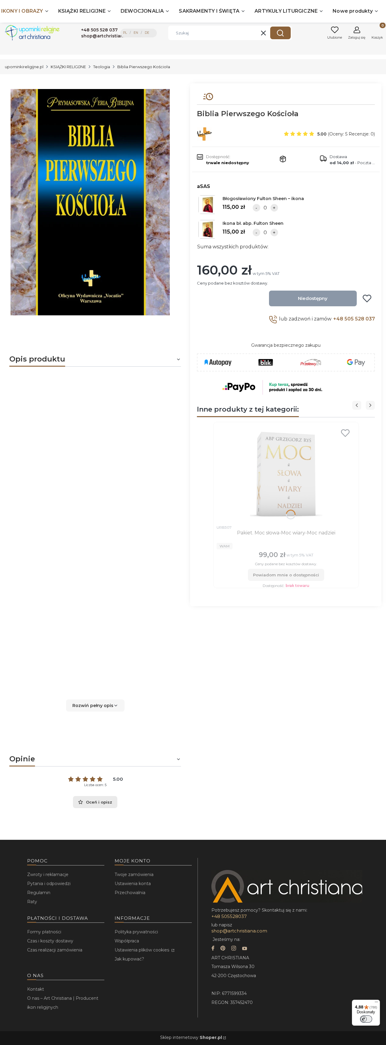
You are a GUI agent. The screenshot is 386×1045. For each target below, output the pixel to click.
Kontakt (35, 989)
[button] (280, 33)
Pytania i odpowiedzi (49, 883)
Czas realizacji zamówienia (54, 950)
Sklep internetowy (191, 1037)
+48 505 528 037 (354, 319)
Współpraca (127, 941)
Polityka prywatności (136, 932)
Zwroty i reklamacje (47, 874)
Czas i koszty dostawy (50, 941)
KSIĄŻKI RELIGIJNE (68, 66)
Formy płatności (44, 932)
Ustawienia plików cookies (142, 950)
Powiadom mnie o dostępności (286, 574)
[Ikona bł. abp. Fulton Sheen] (207, 229)
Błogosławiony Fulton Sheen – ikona (263, 198)
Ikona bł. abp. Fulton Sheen (253, 223)
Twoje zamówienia (134, 874)
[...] (90, 202)
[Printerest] (222, 949)
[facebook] (212, 949)
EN (136, 33)
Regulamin (38, 892)
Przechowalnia (130, 892)
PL (125, 33)
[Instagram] (233, 949)
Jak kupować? (129, 959)
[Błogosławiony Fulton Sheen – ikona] (207, 205)
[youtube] (244, 949)
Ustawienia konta (133, 883)
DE (147, 33)
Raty (32, 901)
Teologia (101, 66)
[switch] (366, 1019)
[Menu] (376, 1003)
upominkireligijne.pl (24, 66)
